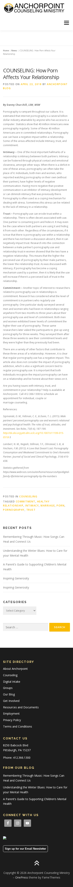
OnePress (21, 877)
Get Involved (11, 701)
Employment (11, 713)
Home (6, 50)
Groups (8, 688)
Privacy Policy (12, 720)
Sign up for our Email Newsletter (25, 848)
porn (60, 505)
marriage (48, 505)
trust (31, 510)
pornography (14, 510)
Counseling (28, 496)
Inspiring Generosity (16, 578)
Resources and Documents (21, 707)
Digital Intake (11, 681)
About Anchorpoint (15, 669)
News (14, 50)
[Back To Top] (36, 863)
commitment (25, 501)
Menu (66, 22)
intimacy (32, 505)
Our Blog (9, 694)
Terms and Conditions (17, 726)
